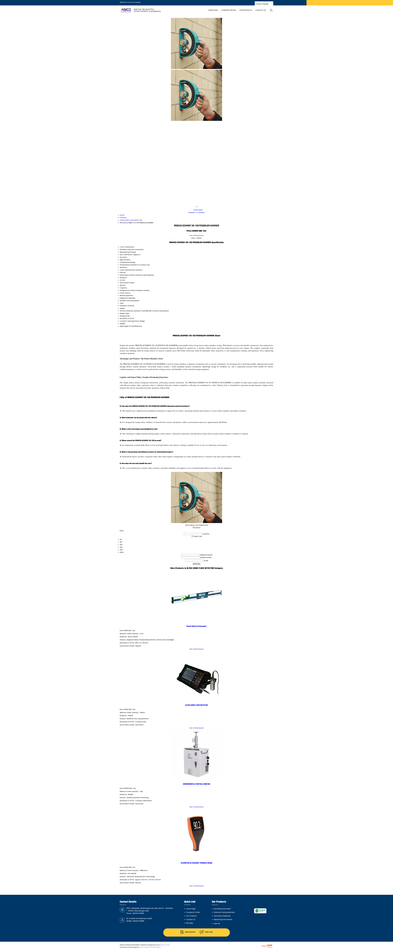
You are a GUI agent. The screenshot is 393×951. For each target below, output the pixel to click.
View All (217, 923)
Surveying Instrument (222, 909)
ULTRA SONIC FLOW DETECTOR (131, 220)
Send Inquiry (198, 210)
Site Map (189, 923)
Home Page (213, 10)
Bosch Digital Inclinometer (197, 626)
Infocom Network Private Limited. (150, 947)
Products (123, 217)
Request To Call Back (197, 212)
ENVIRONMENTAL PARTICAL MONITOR (196, 784)
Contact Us (260, 10)
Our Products (245, 10)
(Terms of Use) (165, 945)
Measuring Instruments (223, 919)
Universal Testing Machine (224, 912)
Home (122, 215)
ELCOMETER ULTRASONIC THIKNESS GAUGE (196, 863)
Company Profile (228, 10)
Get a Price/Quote (196, 235)
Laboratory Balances (222, 916)
